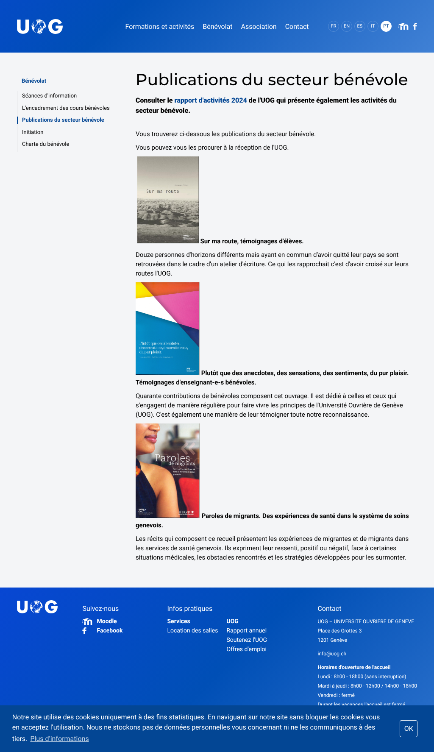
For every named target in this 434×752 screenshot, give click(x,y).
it (373, 26)
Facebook (109, 630)
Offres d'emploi (246, 649)
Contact (297, 26)
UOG (232, 621)
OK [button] (408, 728)
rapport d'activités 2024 (211, 100)
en (347, 26)
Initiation (32, 132)
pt (386, 26)
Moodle (107, 621)
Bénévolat (34, 81)
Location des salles (192, 630)
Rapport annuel (246, 630)
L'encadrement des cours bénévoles (66, 108)
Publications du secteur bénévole (63, 120)
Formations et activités (159, 26)
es (360, 26)
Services (178, 621)
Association (258, 26)
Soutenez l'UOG (246, 640)
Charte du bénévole (45, 144)
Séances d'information (49, 96)
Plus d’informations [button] (59, 739)
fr (334, 26)
